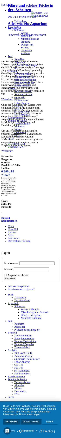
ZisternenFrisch (22, 85)
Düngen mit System (27, 46)
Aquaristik (13, 27)
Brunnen (12, 71)
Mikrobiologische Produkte (30, 40)
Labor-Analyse (22, 103)
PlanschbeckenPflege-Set (27, 329)
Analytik (12, 88)
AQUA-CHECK (23, 91)
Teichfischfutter (22, 24)
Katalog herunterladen (9, 219)
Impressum (13, 238)
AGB (11, 235)
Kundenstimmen (16, 117)
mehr (49, 421)
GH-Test (18, 106)
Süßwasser (19, 30)
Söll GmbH (7, 4)
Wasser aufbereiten (26, 34)
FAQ (17, 135)
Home (11, 226)
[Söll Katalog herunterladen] (1, 212)
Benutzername (11, 263)
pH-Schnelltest (21, 112)
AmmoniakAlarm (23, 94)
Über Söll (13, 229)
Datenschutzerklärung (19, 241)
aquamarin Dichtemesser (21, 99)
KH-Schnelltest (22, 114)
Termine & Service (17, 120)
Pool (10, 56)
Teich (11, 10)
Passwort (8, 269)
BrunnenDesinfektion (25, 79)
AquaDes (19, 59)
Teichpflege (20, 21)
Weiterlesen (7, 151)
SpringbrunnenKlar (24, 76)
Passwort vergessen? (18, 286)
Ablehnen (11, 421)
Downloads (20, 132)
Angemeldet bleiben (18, 275)
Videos (17, 129)
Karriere (12, 232)
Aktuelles (19, 126)
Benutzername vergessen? (21, 289)
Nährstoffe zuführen (26, 52)
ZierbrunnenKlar (23, 73)
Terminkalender (22, 123)
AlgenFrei (19, 62)
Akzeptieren (31, 421)
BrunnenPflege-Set (24, 82)
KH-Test (18, 109)
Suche (11, 138)
